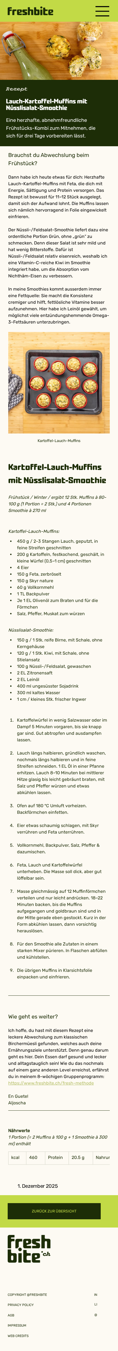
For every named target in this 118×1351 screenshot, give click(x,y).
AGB (11, 1315)
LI (95, 1304)
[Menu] (103, 11)
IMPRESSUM (17, 1325)
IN (95, 1295)
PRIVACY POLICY (21, 1305)
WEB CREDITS (18, 1336)
